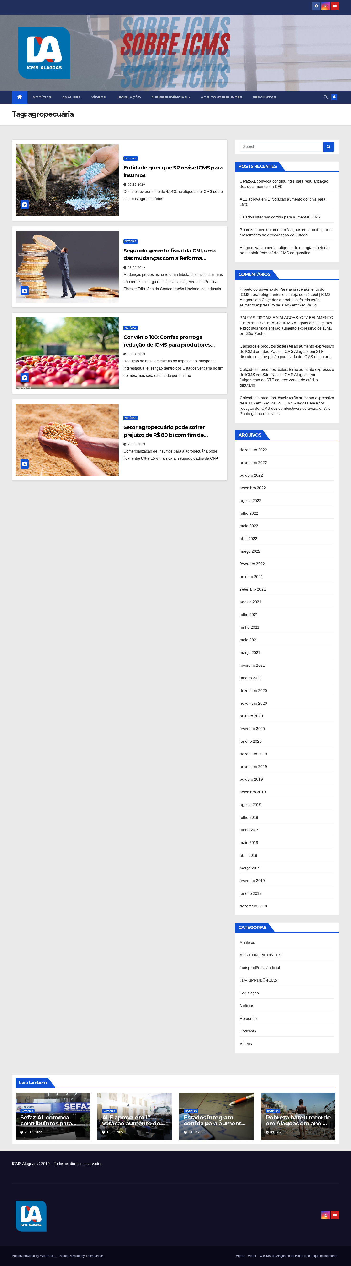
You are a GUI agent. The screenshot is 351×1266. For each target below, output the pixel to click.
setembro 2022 (253, 488)
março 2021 (250, 653)
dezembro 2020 (253, 691)
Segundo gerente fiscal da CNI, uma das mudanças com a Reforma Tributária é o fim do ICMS (169, 258)
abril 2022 (248, 539)
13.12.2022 (197, 1132)
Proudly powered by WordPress (34, 1256)
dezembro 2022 (253, 450)
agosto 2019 (250, 805)
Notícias (42, 97)
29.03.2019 (136, 444)
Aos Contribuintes (221, 97)
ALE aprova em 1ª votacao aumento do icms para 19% (131, 1123)
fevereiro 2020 (252, 729)
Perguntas (264, 97)
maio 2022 (249, 526)
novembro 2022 (253, 463)
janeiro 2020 (250, 741)
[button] (326, 97)
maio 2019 (249, 843)
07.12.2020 (136, 184)
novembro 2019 (253, 767)
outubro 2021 (251, 577)
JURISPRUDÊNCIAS (258, 980)
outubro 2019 (251, 779)
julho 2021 (249, 615)
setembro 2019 (253, 792)
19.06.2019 (136, 267)
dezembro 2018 (253, 906)
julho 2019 (249, 817)
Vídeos (98, 97)
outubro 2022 (251, 475)
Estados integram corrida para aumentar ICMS (280, 217)
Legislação (129, 97)
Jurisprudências (170, 97)
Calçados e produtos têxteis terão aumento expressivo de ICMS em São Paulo (286, 328)
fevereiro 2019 (252, 881)
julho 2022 (249, 513)
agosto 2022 (250, 501)
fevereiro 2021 (252, 665)
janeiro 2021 (250, 678)
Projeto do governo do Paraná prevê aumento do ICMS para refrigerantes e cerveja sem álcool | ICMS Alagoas (285, 294)
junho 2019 (249, 830)
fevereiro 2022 (252, 564)
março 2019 (250, 868)
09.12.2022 (278, 1132)
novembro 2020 (253, 703)
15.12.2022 (115, 1132)
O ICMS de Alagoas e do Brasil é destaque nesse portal (298, 1256)
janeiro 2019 (250, 893)
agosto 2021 (250, 602)
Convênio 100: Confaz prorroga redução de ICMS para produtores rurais (167, 345)
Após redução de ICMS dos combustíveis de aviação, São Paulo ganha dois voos (285, 408)
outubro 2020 (251, 716)
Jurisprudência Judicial (260, 968)
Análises (71, 97)
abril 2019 (248, 855)
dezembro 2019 (253, 754)
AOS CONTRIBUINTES (260, 955)
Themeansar (94, 1256)
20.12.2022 (33, 1132)
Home (240, 1256)
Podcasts (248, 1031)
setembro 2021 (253, 589)
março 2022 (250, 551)
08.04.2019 (136, 354)
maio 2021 (249, 640)
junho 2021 (249, 627)
